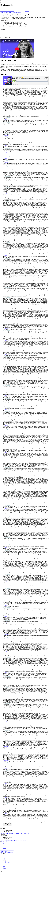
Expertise (4, 845)
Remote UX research (9, 862)
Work (4, 847)
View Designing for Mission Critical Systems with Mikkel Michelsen (13, 840)
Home (4, 843)
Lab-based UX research (9, 863)
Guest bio (8, 11)
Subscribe (27, 11)
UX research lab (8, 864)
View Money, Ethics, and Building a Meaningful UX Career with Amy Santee (15, 833)
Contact (4, 848)
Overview (2, 11)
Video (5, 11)
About (4, 844)
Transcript (12, 11)
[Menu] (0, 2)
